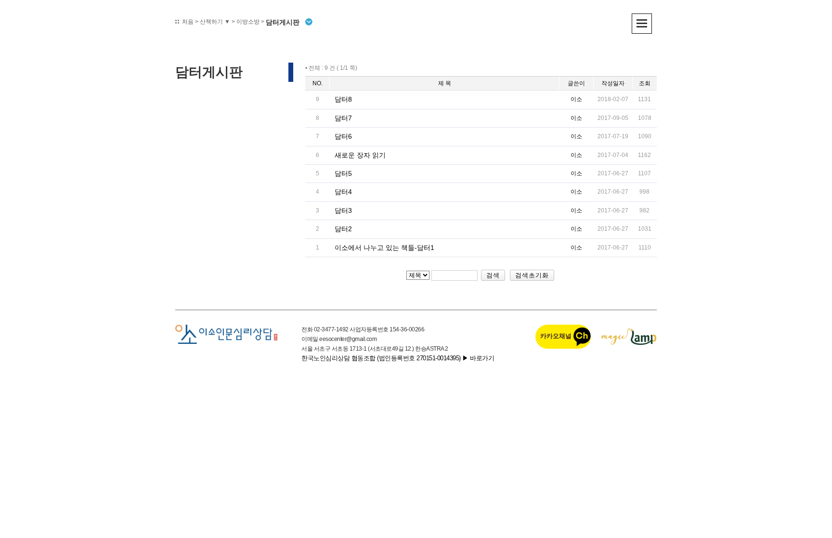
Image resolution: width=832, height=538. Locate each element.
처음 (188, 21)
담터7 (343, 118)
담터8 (343, 99)
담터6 (343, 136)
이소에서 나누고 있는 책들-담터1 (384, 247)
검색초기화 (532, 275)
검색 (493, 275)
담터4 (343, 192)
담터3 (343, 210)
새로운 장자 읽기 (360, 155)
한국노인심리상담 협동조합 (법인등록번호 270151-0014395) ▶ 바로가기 (397, 358)
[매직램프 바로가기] (629, 336)
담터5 (343, 173)
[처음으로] (226, 334)
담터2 (343, 229)
